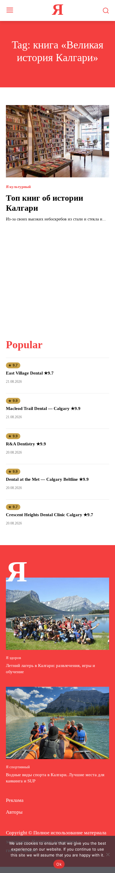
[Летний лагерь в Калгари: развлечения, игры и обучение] (57, 614)
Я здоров (13, 658)
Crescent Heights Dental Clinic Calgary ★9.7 (49, 514)
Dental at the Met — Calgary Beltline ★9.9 (47, 479)
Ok (59, 864)
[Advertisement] (57, 277)
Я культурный (18, 187)
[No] (108, 854)
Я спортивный (18, 767)
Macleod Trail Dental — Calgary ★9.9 (43, 408)
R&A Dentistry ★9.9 (26, 444)
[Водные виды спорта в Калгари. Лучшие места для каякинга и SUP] (57, 723)
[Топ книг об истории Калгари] (57, 141)
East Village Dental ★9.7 (30, 373)
